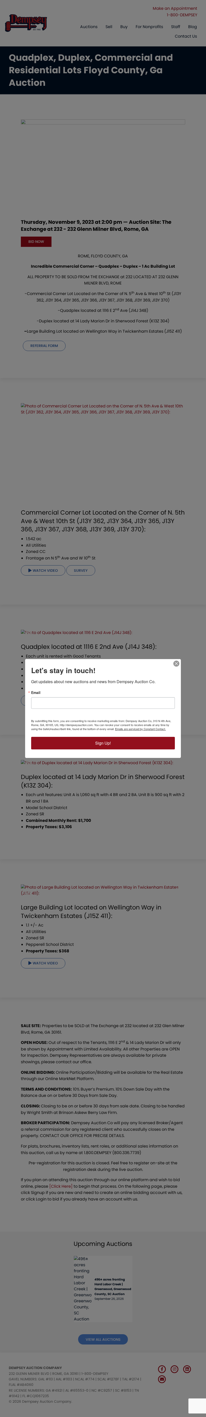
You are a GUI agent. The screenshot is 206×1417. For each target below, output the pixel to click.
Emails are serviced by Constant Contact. (140, 729)
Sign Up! (103, 743)
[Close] (176, 664)
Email (35, 692)
